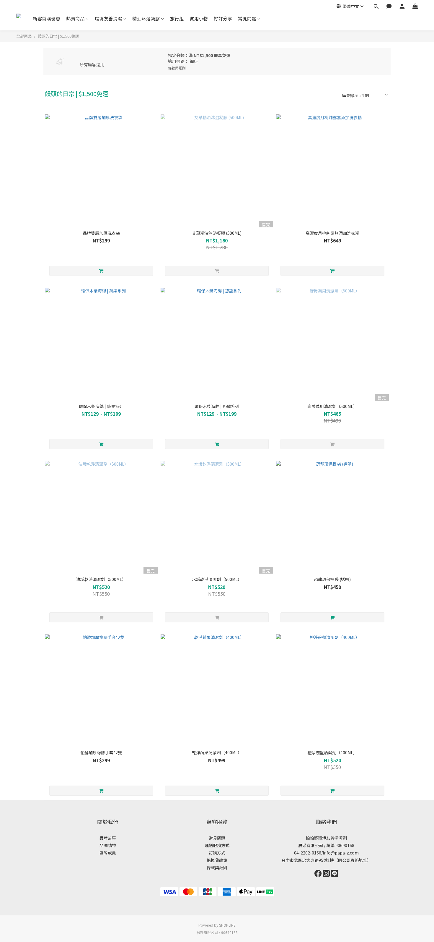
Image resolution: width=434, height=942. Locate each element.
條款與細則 (217, 867)
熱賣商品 (75, 18)
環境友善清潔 (108, 18)
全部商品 (24, 36)
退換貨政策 (217, 860)
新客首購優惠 (46, 18)
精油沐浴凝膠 (146, 18)
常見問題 (247, 18)
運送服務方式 (217, 845)
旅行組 (177, 18)
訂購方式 (217, 853)
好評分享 (223, 18)
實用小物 (199, 18)
